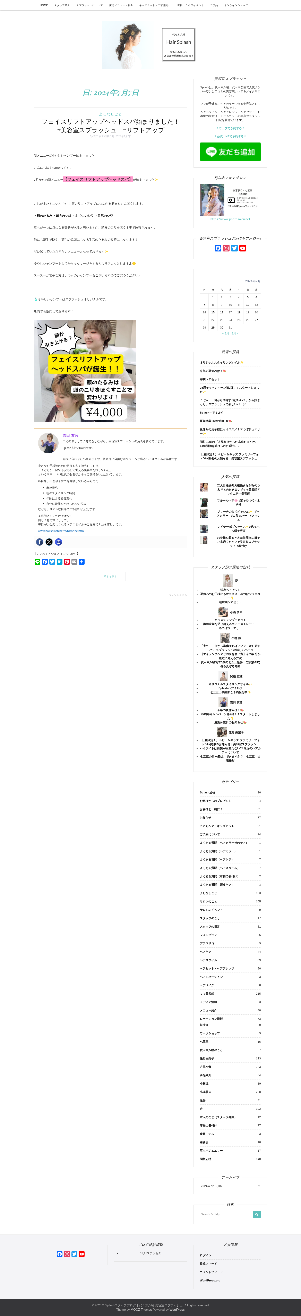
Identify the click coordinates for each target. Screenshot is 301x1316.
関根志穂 (205, 1159)
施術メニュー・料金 (121, 5)
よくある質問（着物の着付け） (220, 876)
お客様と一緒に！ (211, 809)
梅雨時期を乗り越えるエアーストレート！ (230, 624)
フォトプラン (208, 935)
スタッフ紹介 (62, 5)
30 (221, 327)
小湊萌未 (205, 1092)
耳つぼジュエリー (230, 628)
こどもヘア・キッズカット (217, 826)
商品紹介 (205, 1075)
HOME (44, 5)
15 (213, 312)
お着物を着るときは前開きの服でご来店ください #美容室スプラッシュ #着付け (238, 541)
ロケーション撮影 (211, 1018)
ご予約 (214, 5)
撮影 (203, 1100)
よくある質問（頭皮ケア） (217, 884)
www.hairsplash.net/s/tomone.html (61, 531)
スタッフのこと (210, 918)
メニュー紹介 (208, 1010)
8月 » (235, 333)
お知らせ (205, 817)
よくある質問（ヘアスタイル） (220, 867)
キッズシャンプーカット (230, 620)
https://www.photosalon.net (230, 219)
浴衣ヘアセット (210, 379)
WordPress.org (210, 1280)
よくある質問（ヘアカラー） (218, 851)
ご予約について (210, 834)
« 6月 (225, 333)
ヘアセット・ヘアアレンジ (217, 968)
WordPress (177, 1309)
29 (213, 327)
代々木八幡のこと (211, 1050)
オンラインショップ (236, 5)
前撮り (204, 1025)
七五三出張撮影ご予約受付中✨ (230, 692)
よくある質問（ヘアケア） (217, 859)
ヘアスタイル (208, 960)
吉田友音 (205, 1066)
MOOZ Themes (141, 1309)
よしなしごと (110, 114)
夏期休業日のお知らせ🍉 (216, 421)
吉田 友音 (98, 136)
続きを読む (110, 576)
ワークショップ (210, 1033)
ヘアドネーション (211, 976)
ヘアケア (205, 951)
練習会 (204, 1142)
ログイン (205, 1255)
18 (239, 312)
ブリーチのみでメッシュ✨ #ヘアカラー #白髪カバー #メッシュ (238, 515)
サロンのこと (208, 901)
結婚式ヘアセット (230, 602)
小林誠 (204, 1083)
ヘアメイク (207, 985)
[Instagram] (58, 542)
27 (256, 320)
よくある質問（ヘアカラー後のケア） (224, 842)
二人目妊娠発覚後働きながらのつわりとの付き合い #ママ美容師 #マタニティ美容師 (238, 489)
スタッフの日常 (210, 926)
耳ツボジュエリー (211, 1150)
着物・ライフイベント (190, 5)
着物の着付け (208, 1125)
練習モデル (207, 1133)
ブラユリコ (207, 943)
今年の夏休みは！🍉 (213, 370)
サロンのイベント (211, 909)
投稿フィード (208, 1263)
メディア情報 (208, 1002)
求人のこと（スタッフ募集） (218, 1117)
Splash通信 (207, 792)
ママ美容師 (207, 993)
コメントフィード (211, 1272)
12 (247, 304)
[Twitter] (49, 542)
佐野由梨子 (207, 1058)
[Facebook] (39, 542)
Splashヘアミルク (212, 412)
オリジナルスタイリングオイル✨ (221, 362)
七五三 (204, 1041)
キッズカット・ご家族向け (155, 5)
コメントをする (178, 595)
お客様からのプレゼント (215, 800)
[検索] (257, 1214)
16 (221, 312)
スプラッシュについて (89, 5)
